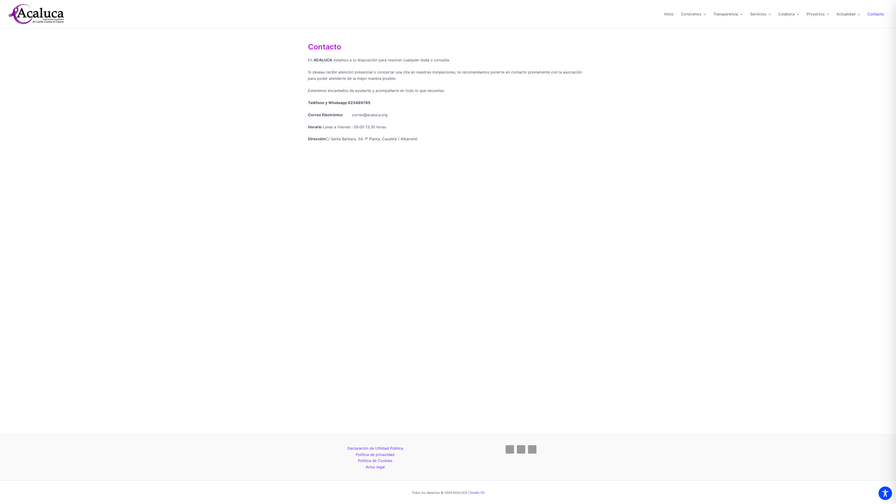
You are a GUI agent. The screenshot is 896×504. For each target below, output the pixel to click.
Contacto (876, 14)
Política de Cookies (375, 460)
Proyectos (816, 14)
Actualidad (845, 14)
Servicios (758, 14)
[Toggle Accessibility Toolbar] (885, 493)
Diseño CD (477, 492)
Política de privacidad (375, 454)
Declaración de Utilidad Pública (375, 448)
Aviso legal (375, 467)
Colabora (786, 14)
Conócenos (691, 14)
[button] (703, 14)
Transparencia (725, 14)
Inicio (669, 14)
